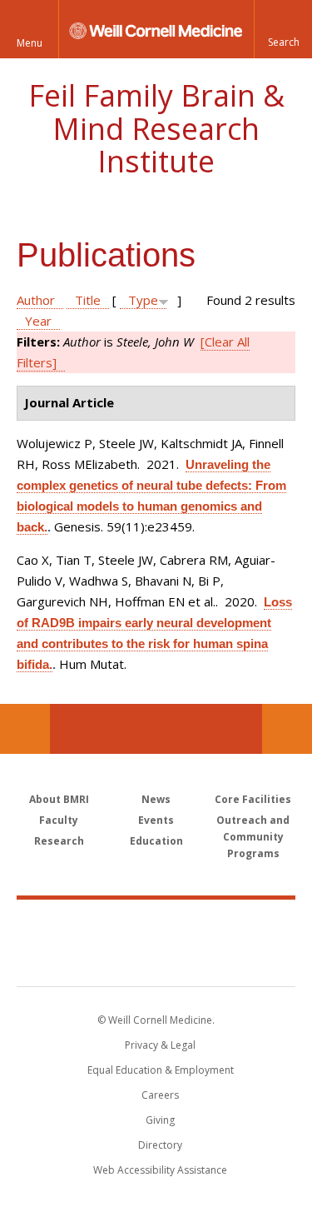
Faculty (58, 820)
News (156, 799)
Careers (160, 1095)
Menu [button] (29, 43)
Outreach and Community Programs (253, 836)
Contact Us (287, 729)
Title (88, 300)
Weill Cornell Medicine (156, 925)
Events (156, 820)
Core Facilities (253, 799)
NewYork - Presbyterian (156, 960)
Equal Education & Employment (160, 1070)
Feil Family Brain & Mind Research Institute (156, 128)
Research (59, 841)
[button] (283, 29)
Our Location (25, 729)
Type (143, 300)
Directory (160, 1145)
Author (36, 300)
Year (38, 320)
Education (156, 841)
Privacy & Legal (160, 1045)
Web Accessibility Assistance (160, 1170)
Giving (160, 1120)
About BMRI (59, 799)
